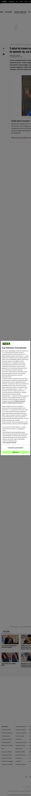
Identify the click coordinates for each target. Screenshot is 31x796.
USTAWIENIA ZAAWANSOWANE (15, 447)
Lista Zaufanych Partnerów (9, 442)
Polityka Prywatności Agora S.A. (16, 403)
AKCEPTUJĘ (15, 452)
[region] (15, 398)
